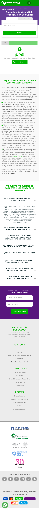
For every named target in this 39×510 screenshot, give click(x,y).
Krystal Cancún (19, 385)
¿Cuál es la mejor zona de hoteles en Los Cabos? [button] (19, 277)
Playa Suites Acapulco (19, 409)
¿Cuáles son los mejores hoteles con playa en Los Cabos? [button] (19, 228)
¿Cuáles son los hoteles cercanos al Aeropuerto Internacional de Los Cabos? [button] (18, 237)
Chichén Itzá (20, 359)
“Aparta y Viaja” (17, 156)
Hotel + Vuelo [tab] (25, 19)
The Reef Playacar (19, 406)
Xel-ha (20, 352)
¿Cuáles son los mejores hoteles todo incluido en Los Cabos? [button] (19, 246)
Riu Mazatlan (20, 376)
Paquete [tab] (12, 19)
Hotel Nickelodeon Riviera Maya (19, 379)
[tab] (20, 200)
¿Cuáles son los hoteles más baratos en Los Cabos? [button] (20, 269)
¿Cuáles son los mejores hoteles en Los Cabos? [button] (19, 199)
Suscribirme (19, 311)
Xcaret (20, 349)
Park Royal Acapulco (19, 402)
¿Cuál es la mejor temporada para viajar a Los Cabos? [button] (19, 261)
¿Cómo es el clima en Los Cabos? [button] (19, 253)
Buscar (19, 33)
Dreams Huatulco (19, 396)
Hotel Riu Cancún (19, 382)
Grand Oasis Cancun (19, 372)
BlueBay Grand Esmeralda (19, 399)
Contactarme (19, 62)
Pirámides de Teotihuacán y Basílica (19, 355)
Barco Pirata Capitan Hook (19, 362)
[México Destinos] (11, 3)
